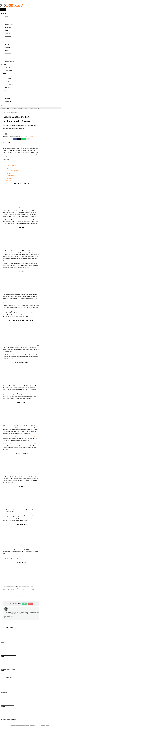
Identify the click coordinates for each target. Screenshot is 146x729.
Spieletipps (7, 67)
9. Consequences (9, 178)
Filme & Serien (6, 41)
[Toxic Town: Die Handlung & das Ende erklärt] (9, 638)
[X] (19, 139)
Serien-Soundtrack (9, 61)
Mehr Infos (31, 136)
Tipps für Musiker (9, 24)
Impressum (13, 725)
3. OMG (7, 168)
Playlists (7, 16)
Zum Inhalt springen (4, 0)
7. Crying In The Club (10, 175)
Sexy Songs (36, 436)
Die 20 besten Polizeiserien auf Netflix (8, 719)
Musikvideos (8, 36)
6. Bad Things (8, 173)
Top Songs (7, 33)
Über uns (27, 725)
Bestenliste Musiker (9, 19)
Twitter (47, 725)
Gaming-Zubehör (8, 70)
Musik (4, 13)
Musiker (9, 78)
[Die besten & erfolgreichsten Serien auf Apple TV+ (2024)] (9, 688)
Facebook (43, 725)
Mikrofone (7, 98)
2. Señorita (8, 166)
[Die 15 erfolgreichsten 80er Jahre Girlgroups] (9, 702)
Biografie (7, 87)
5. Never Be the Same (10, 171)
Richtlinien (32, 725)
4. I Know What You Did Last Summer (13, 170)
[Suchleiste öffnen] (1, 105)
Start (4, 112)
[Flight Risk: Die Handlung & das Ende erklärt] (9, 652)
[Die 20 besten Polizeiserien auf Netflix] (9, 716)
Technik (5, 90)
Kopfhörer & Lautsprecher (35, 108)
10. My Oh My (8, 180)
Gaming (4, 64)
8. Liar (7, 176)
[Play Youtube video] (21, 195)
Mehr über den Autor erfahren (10, 618)
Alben (6, 30)
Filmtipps (7, 44)
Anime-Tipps (7, 50)
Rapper (9, 81)
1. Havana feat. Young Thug (11, 165)
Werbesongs (8, 27)
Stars (4, 73)
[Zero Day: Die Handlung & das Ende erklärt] (9, 666)
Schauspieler (11, 84)
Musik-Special (8, 21)
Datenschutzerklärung (20, 725)
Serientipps (7, 47)
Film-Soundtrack (9, 58)
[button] (4, 162)
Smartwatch (8, 101)
